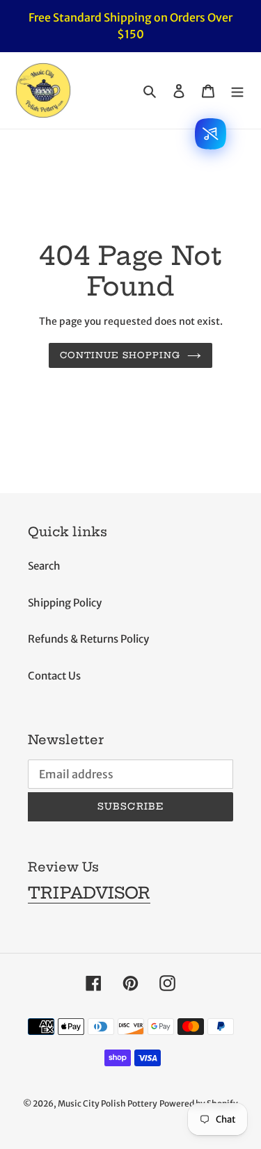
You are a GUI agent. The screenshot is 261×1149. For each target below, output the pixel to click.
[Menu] (237, 91)
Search (44, 565)
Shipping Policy (65, 602)
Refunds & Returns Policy (88, 638)
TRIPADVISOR (89, 893)
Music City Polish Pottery (107, 1103)
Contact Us (54, 675)
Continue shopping (120, 355)
